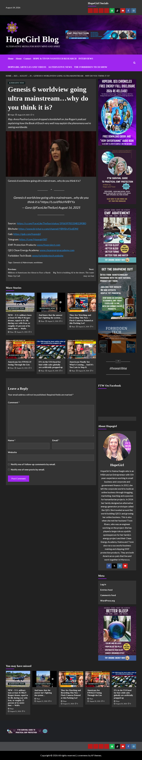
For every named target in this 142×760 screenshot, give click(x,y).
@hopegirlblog (118, 368)
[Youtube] (122, 10)
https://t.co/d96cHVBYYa (58, 202)
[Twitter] (114, 565)
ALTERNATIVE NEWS (60, 67)
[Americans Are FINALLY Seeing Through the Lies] (20, 349)
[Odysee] (101, 10)
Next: (73, 272)
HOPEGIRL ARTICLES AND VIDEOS (27, 67)
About (18, 58)
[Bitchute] (95, 10)
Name (11, 440)
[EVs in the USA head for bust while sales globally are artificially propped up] (51, 349)
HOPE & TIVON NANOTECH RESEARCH (54, 58)
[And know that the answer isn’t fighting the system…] (51, 302)
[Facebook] (128, 10)
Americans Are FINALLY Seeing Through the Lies (94, 692)
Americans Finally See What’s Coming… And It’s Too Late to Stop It (81, 364)
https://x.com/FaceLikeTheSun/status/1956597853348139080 (51, 223)
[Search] (134, 63)
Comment (14, 402)
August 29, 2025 (24, 115)
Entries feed (106, 590)
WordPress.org (107, 600)
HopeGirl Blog (32, 39)
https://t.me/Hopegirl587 (33, 239)
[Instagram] (133, 10)
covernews (83, 755)
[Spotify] (112, 10)
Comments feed (108, 595)
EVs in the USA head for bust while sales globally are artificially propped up (51, 364)
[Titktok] (117, 10)
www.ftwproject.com (48, 244)
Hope (12, 115)
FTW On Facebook (109, 385)
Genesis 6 (17, 262)
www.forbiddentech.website (47, 255)
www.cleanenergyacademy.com (57, 250)
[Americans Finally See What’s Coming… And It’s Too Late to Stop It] (81, 349)
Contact (27, 58)
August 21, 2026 (22, 332)
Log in (103, 584)
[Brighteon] (106, 10)
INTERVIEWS (85, 58)
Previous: (29, 272)
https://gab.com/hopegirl (27, 234)
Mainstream (28, 262)
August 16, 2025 (69, 207)
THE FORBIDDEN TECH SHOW (90, 67)
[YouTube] (125, 565)
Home (10, 58)
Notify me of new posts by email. (28, 469)
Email (55, 440)
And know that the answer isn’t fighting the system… (43, 692)
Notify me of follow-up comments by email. (33, 464)
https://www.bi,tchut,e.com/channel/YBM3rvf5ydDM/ (48, 228)
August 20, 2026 (22, 368)
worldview (38, 262)
